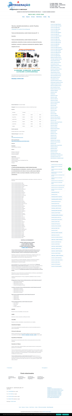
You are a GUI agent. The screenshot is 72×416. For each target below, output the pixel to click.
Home (20, 407)
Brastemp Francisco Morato (55, 141)
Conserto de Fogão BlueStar (56, 55)
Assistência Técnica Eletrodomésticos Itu (54, 388)
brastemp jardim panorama (56, 210)
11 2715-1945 (10, 393)
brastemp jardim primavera (57, 215)
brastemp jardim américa (57, 199)
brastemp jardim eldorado (56, 205)
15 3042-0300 (10, 396)
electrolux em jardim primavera (56, 237)
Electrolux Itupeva (54, 110)
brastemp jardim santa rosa (56, 217)
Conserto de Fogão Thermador (56, 25)
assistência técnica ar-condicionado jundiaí (57, 185)
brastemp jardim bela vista (56, 201)
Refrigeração (14, 29)
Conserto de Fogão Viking (55, 39)
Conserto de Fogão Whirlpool (56, 24)
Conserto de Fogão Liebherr (55, 29)
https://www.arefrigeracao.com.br (17, 137)
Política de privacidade (42, 407)
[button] (69, 169)
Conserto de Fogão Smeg (55, 27)
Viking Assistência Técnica (55, 72)
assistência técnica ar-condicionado (56, 164)
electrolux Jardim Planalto (55, 253)
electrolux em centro (55, 235)
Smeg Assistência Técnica (55, 60)
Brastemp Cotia (53, 143)
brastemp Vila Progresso (55, 223)
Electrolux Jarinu (54, 108)
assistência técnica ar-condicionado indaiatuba (56, 178)
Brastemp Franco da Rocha (55, 140)
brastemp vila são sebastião (56, 225)
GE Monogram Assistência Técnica (57, 82)
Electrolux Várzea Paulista (55, 102)
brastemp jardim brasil (55, 203)
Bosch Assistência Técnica (55, 87)
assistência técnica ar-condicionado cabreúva (56, 167)
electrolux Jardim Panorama (56, 250)
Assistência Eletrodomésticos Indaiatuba (54, 393)
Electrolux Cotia (53, 120)
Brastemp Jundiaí (54, 92)
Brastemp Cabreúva (54, 150)
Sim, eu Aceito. (58, 414)
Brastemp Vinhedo (54, 151)
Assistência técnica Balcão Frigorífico (31, 377)
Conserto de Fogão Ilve (55, 30)
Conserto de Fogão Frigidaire (56, 50)
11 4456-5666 (10, 391)
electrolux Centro (54, 230)
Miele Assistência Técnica (55, 77)
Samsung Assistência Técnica (56, 75)
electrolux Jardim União (55, 262)
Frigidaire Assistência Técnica (56, 83)
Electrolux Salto (53, 105)
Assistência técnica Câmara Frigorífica (21, 377)
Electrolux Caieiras (54, 125)
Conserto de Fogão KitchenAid (56, 47)
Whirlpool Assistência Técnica (56, 57)
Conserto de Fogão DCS (55, 34)
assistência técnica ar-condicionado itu (57, 180)
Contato (36, 407)
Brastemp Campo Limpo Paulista (56, 145)
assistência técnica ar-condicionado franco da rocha (57, 175)
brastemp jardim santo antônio (56, 219)
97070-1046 (40, 14)
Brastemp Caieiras (54, 148)
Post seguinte (45, 367)
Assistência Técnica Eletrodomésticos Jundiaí (55, 390)
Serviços (27, 407)
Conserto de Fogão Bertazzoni (56, 35)
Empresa (23, 407)
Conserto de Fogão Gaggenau (56, 32)
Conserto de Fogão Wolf (55, 37)
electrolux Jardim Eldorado (56, 246)
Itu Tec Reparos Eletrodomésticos (53, 397)
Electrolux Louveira (54, 107)
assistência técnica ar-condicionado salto (57, 187)
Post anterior (9, 367)
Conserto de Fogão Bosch (55, 54)
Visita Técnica (31, 407)
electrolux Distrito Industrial (56, 232)
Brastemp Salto (53, 131)
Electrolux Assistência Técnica (56, 85)
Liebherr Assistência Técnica (56, 62)
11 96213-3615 (24, 247)
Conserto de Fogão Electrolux (56, 52)
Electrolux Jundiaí (54, 97)
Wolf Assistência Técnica (55, 70)
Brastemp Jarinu (53, 135)
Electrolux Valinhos (54, 103)
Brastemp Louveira (54, 133)
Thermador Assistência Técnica (56, 59)
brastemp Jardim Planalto (55, 212)
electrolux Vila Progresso (55, 264)
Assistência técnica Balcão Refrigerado (40, 377)
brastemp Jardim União (55, 221)
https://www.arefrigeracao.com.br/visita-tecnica (20, 141)
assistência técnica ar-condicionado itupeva (56, 183)
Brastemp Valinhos (54, 130)
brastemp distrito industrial (56, 196)
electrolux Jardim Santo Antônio (57, 259)
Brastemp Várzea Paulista (55, 128)
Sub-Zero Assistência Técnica (56, 73)
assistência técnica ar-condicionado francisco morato (56, 173)
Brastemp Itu (53, 93)
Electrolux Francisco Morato (55, 118)
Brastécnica (49, 387)
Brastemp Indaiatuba (54, 90)
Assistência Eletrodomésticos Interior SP (54, 391)
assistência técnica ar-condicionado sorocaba (56, 190)
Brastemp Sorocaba (54, 95)
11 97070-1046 (13, 401)
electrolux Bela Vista (55, 228)
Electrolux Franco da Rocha (55, 117)
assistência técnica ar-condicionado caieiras (56, 170)
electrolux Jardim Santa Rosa (56, 257)
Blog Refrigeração (50, 407)
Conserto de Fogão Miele (55, 44)
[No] (70, 414)
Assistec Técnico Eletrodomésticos (53, 396)
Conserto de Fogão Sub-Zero (56, 40)
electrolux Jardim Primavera (57, 255)
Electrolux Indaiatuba (54, 115)
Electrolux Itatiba (53, 113)
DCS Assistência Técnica (55, 67)
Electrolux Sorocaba (54, 100)
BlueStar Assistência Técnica (56, 88)
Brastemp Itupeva (54, 136)
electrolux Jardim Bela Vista (56, 241)
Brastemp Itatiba (53, 138)
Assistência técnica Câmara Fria (12, 377)
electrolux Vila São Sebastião (56, 266)
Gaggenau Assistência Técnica (56, 65)
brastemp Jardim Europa (56, 208)
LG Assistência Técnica (55, 78)
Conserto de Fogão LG (54, 45)
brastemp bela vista (55, 192)
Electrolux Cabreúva (54, 98)
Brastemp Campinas (54, 146)
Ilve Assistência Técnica (55, 64)
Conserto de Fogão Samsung (56, 42)
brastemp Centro (54, 194)
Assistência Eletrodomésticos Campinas (54, 392)
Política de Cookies (66, 414)
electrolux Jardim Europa (56, 248)
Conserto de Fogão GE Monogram (56, 49)
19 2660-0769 (10, 398)
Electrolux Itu (53, 112)
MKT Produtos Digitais (47, 411)
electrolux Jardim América (57, 239)
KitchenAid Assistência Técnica (56, 80)
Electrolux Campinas (54, 123)
